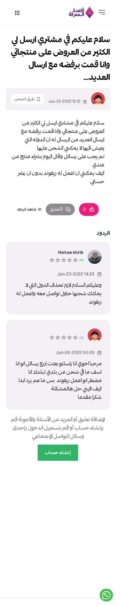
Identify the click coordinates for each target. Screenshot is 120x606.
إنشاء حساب (58, 452)
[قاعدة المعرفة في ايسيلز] (81, 12)
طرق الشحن (24, 99)
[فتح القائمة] (102, 12)
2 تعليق (56, 209)
